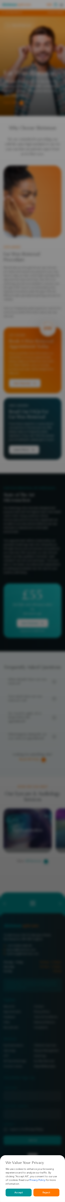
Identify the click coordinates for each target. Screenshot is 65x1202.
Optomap (10, 1050)
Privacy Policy (37, 1180)
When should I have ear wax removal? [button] (27, 681)
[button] (61, 5)
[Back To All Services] (32, 902)
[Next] (61, 12)
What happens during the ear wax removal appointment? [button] (27, 736)
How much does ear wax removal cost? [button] (25, 698)
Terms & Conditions (46, 1016)
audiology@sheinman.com (22, 953)
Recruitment (11, 1027)
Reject (46, 1192)
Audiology (40, 1055)
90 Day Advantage (15, 1061)
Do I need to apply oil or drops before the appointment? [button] (25, 717)
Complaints (41, 1027)
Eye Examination (13, 1045)
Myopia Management (46, 1050)
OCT (6, 1055)
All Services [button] (33, 861)
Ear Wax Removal (44, 1061)
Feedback (9, 1016)
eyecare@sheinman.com (21, 949)
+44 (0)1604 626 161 (19, 945)
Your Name (11, 1088)
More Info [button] (10, 102)
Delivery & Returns (44, 1022)
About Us (9, 1006)
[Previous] (3, 12)
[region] (32, 1178)
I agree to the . (26, 1129)
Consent (9, 1124)
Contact (39, 1006)
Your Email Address (16, 1106)
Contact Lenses (13, 1066)
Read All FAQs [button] (29, 759)
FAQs (7, 1022)
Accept (18, 1192)
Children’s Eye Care (45, 1045)
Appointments (12, 1011)
